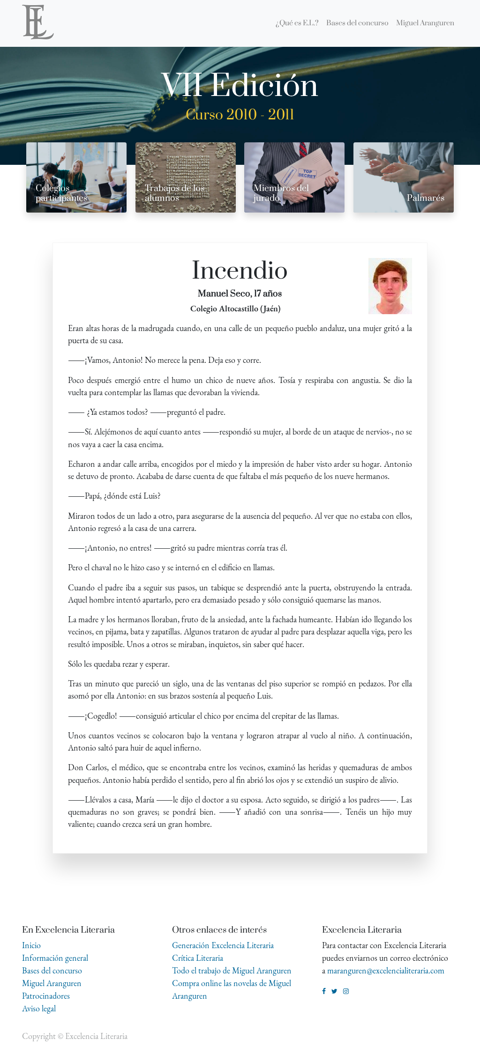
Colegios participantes (61, 193)
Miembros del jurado (281, 193)
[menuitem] (297, 23)
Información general (55, 957)
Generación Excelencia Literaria (223, 945)
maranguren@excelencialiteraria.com (385, 970)
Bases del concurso (52, 970)
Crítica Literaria (197, 957)
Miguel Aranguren (52, 983)
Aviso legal (39, 1008)
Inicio (31, 945)
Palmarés (425, 198)
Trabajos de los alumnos (174, 193)
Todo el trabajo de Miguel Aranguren (232, 970)
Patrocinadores (46, 995)
